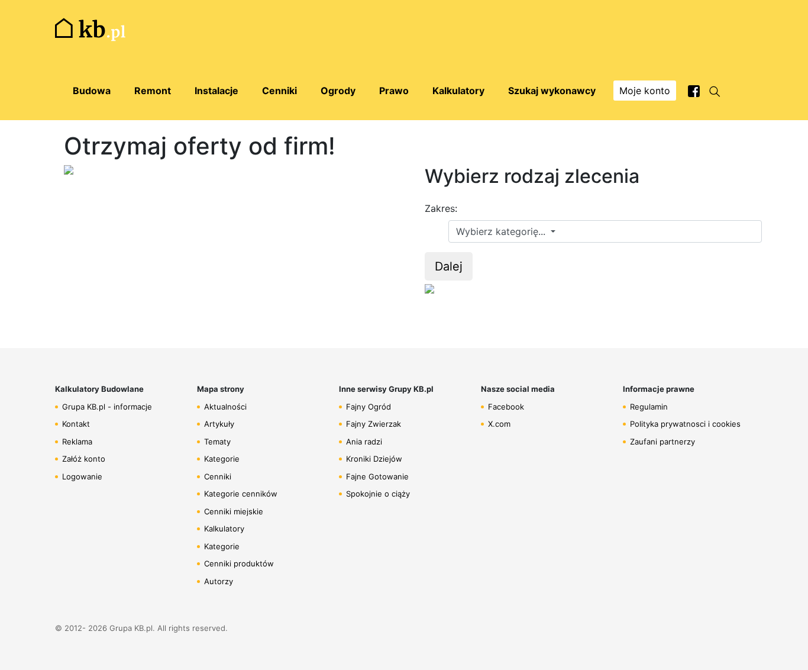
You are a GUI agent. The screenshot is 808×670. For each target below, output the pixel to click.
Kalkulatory (224, 528)
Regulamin (649, 406)
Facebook (506, 406)
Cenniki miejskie (233, 511)
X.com (499, 424)
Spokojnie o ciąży (378, 493)
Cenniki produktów (239, 563)
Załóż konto (83, 458)
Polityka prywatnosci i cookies (685, 424)
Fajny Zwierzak (373, 424)
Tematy (217, 441)
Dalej (449, 266)
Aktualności (225, 406)
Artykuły (219, 424)
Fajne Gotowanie (377, 476)
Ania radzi (364, 441)
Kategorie (222, 458)
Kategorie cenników (240, 493)
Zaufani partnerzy (662, 441)
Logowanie (82, 476)
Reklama (77, 441)
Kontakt (76, 424)
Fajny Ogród (368, 406)
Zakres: (441, 208)
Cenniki (217, 476)
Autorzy (218, 581)
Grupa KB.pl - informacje (107, 406)
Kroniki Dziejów (374, 458)
